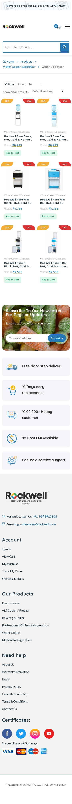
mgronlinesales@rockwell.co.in (35, 524)
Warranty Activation (15, 672)
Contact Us (9, 709)
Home (11, 61)
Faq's (5, 679)
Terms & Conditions (15, 701)
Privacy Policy (11, 686)
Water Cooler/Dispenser (19, 67)
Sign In (6, 549)
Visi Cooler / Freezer (16, 610)
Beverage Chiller (13, 618)
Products (26, 61)
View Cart (8, 556)
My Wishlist (10, 564)
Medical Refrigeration (17, 640)
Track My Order (12, 571)
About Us (8, 664)
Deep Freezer (11, 603)
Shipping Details (13, 578)
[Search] (64, 47)
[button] (12, 153)
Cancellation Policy (15, 694)
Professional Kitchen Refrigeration (25, 625)
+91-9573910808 (44, 516)
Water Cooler (11, 632)
